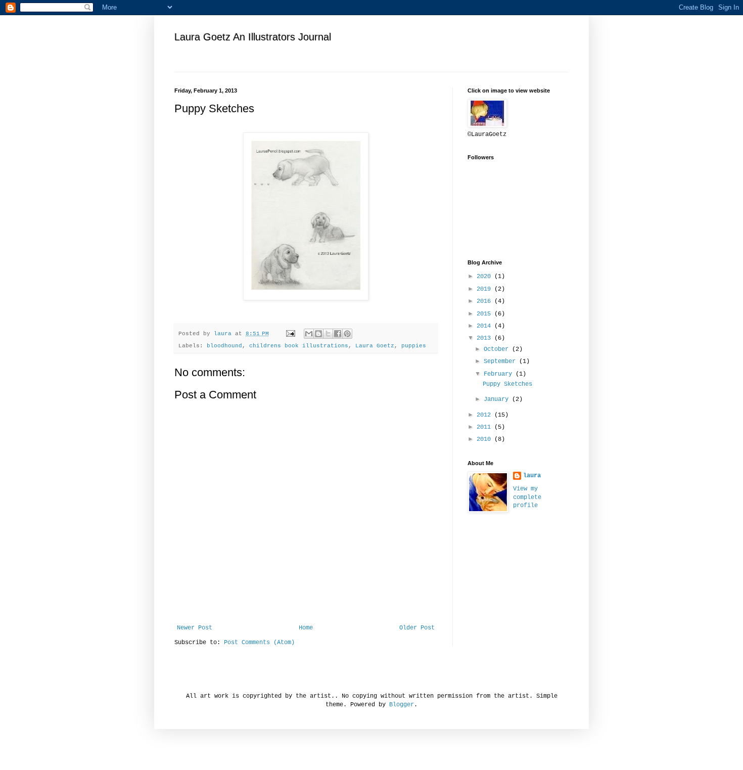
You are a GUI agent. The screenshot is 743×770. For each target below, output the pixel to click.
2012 (485, 415)
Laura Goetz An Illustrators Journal (252, 36)
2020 (485, 276)
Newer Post (194, 627)
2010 (485, 439)
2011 (485, 427)
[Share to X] (328, 334)
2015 (485, 314)
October (498, 349)
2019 (485, 289)
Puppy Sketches (507, 384)
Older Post (417, 627)
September (501, 361)
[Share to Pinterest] (347, 334)
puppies (413, 346)
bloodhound (224, 346)
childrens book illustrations (298, 346)
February (500, 374)
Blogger (401, 704)
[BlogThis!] (318, 334)
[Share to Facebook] (338, 334)
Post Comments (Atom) (259, 642)
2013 (485, 338)
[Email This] (309, 334)
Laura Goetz (374, 346)
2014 (485, 326)
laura (532, 475)
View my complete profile (527, 497)
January (498, 399)
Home (306, 627)
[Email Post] (291, 334)
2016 (485, 301)
